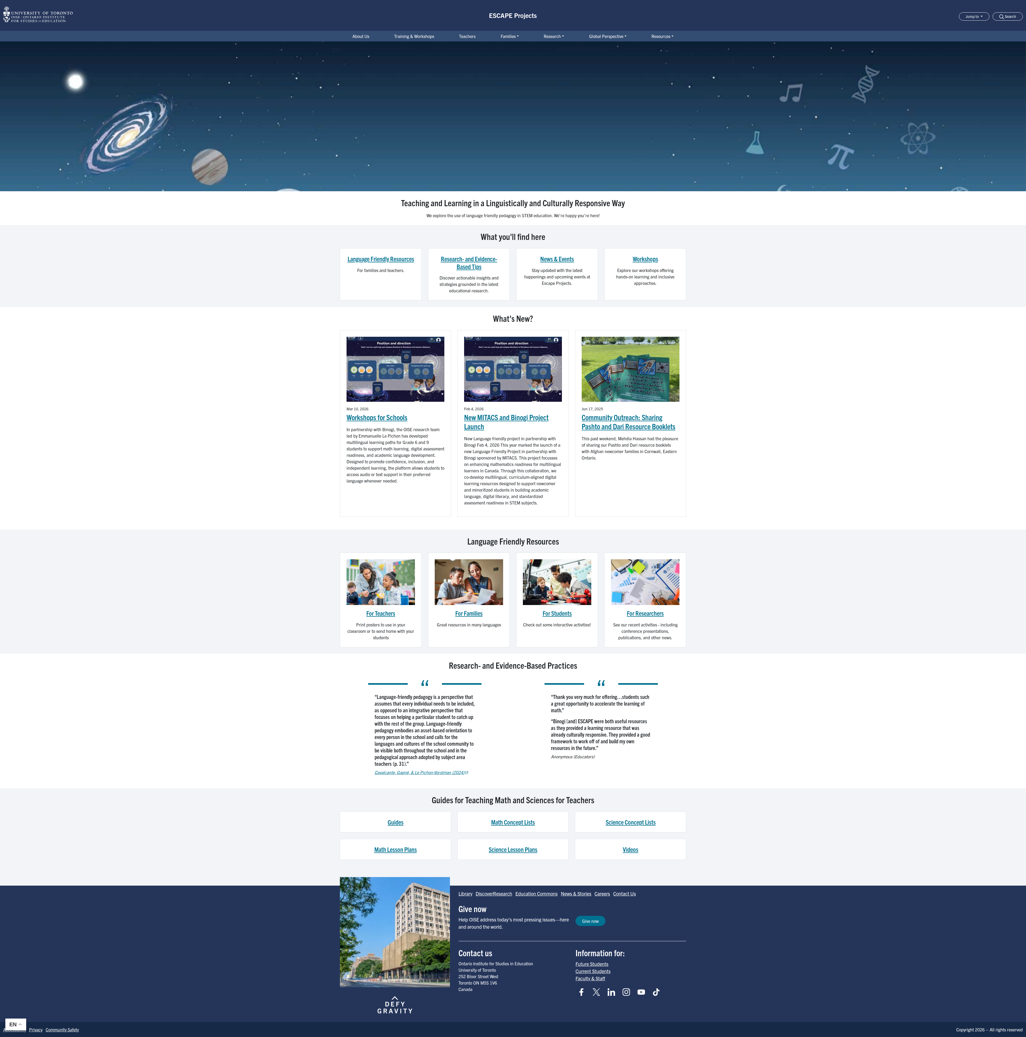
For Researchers (645, 613)
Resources (660, 36)
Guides (395, 822)
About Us (360, 36)
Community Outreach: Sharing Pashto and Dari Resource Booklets (628, 421)
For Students (557, 613)
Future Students (592, 964)
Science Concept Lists (631, 822)
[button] (1008, 16)
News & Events (557, 259)
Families (508, 36)
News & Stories (576, 893)
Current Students (593, 971)
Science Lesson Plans (513, 849)
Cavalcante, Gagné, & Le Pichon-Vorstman (419, 772)
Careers (602, 893)
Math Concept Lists (513, 822)
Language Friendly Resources (381, 259)
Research (552, 36)
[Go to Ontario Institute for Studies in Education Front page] (38, 14)
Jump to (973, 16)
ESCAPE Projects (513, 15)
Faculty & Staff (590, 978)
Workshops (645, 259)
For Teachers (380, 613)
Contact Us (624, 893)
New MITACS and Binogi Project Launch (506, 421)
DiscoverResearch (494, 893)
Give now (590, 921)
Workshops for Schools (377, 417)
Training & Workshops (414, 36)
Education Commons (536, 893)
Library (465, 893)
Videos (630, 849)
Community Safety (62, 1029)
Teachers (467, 36)
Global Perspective (606, 36)
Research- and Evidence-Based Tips (469, 262)
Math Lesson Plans (395, 849)
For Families (469, 613)
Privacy (35, 1029)
